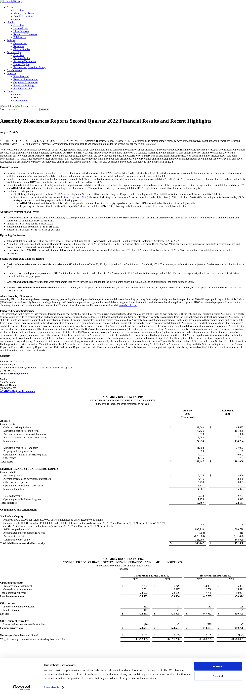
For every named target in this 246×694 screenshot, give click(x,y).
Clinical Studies (21, 49)
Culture (17, 94)
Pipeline (11, 22)
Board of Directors (23, 16)
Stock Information (22, 88)
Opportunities (20, 100)
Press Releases (21, 76)
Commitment (20, 43)
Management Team (23, 13)
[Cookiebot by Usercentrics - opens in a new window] (21, 687)
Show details (51, 687)
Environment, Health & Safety (29, 67)
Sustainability (14, 52)
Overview (18, 10)
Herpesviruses (20, 28)
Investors (11, 73)
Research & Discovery (25, 34)
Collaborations (14, 70)
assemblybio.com (128, 305)
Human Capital (21, 64)
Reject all (218, 676)
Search (3, 109)
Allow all (218, 666)
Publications (19, 37)
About (10, 7)
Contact (17, 19)
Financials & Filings (24, 85)
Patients (11, 40)
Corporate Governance (25, 82)
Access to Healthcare (24, 61)
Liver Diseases (21, 31)
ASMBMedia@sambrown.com (17, 391)
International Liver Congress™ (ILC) (68, 197)
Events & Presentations (25, 79)
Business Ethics (21, 58)
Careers (11, 91)
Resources (18, 46)
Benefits (17, 97)
